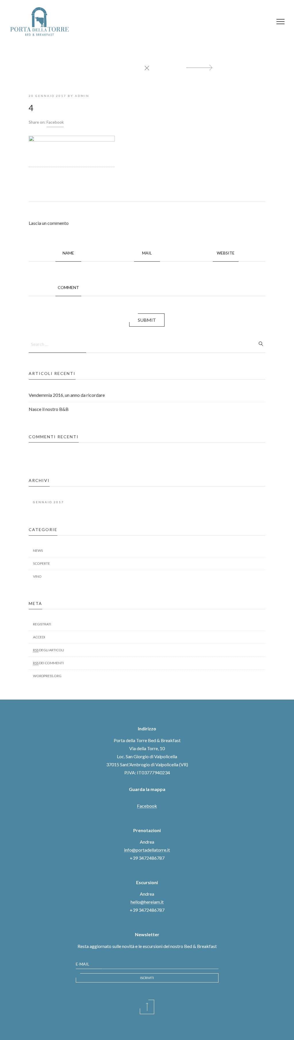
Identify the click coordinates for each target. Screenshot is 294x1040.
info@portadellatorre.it (147, 850)
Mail (147, 252)
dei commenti (48, 663)
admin (82, 95)
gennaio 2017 (48, 502)
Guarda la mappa (147, 789)
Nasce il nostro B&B (49, 409)
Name (68, 252)
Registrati (42, 624)
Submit (147, 320)
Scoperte (41, 563)
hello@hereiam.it (147, 902)
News (38, 550)
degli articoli (48, 650)
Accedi (39, 637)
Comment (68, 287)
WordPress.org (47, 676)
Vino (37, 576)
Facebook (55, 122)
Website (226, 252)
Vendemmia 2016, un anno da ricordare (67, 395)
